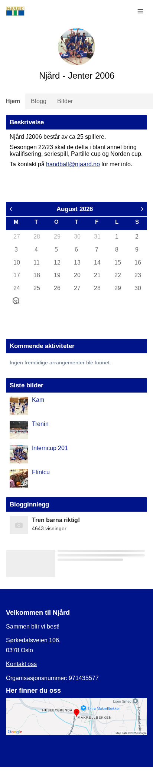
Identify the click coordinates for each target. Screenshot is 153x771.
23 (137, 275)
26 (57, 288)
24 (16, 288)
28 (36, 236)
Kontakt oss (21, 664)
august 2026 (74, 209)
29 (57, 236)
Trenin (40, 424)
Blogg (38, 101)
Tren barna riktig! (56, 520)
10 (16, 262)
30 (77, 236)
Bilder (65, 101)
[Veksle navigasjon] (140, 11)
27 (16, 236)
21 (97, 275)
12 (57, 262)
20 (77, 275)
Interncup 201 (50, 448)
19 (57, 275)
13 (77, 262)
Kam (38, 400)
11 (36, 262)
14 (97, 262)
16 (137, 262)
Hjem (13, 101)
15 (117, 262)
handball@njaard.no (73, 164)
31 (97, 236)
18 (36, 275)
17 (16, 275)
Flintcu (41, 472)
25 (36, 288)
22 (117, 275)
